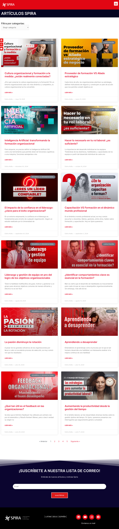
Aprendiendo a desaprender (81, 342)
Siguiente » (75, 441)
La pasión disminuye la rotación (23, 342)
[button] (116, 4)
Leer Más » (9, 92)
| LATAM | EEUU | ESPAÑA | (55, 517)
